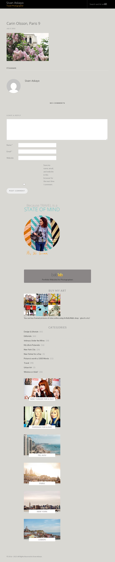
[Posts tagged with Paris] (42, 484)
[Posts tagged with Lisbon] (42, 540)
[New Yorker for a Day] (42, 400)
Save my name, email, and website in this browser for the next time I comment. (48, 175)
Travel (26, 363)
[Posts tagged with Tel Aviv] (42, 456)
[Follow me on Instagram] (58, 263)
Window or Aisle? (31, 372)
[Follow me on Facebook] (55, 263)
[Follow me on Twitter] (57, 263)
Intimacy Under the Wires (34, 340)
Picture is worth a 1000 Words (36, 358)
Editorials (28, 336)
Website (10, 158)
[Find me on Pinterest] (60, 263)
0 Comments (11, 68)
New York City (29, 349)
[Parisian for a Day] (42, 428)
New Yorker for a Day (32, 354)
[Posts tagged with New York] (42, 512)
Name (9, 145)
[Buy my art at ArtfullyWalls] (42, 315)
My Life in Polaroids (32, 345)
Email (9, 151)
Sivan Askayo (32, 80)
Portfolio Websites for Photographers (57, 279)
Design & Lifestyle (31, 332)
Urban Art (28, 367)
